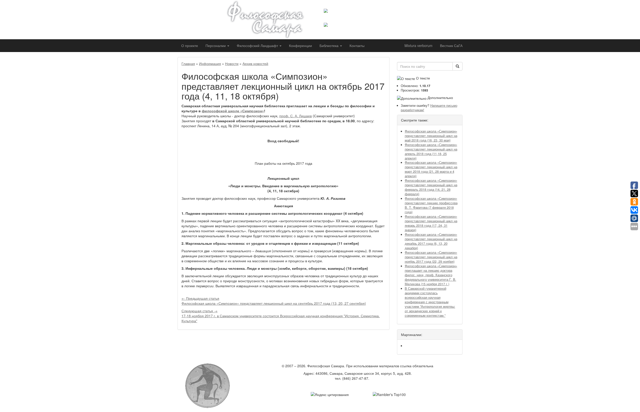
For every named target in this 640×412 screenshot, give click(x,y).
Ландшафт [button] (258, 45)
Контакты (357, 45)
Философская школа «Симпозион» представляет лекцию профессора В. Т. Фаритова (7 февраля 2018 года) (431, 205)
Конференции (300, 45)
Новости (231, 63)
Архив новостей (255, 63)
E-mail (375, 378)
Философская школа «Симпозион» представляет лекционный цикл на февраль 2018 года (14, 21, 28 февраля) (431, 187)
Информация (210, 63)
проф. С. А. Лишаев (295, 115)
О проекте (189, 45)
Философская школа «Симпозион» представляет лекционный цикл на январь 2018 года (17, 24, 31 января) (431, 223)
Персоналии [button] (216, 45)
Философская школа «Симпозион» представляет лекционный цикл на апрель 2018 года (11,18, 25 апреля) (431, 151)
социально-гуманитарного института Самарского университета (364, 17)
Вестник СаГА (451, 45)
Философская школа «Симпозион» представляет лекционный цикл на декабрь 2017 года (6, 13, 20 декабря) (431, 241)
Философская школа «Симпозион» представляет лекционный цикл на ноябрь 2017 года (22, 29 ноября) (431, 257)
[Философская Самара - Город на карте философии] (271, 19)
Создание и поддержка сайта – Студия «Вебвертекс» (357, 385)
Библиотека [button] (330, 45)
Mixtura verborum (418, 45)
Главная (188, 63)
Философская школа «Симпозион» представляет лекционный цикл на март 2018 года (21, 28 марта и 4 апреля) (431, 169)
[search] (457, 66)
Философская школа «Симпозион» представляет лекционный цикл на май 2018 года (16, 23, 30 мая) (431, 135)
